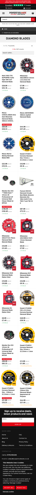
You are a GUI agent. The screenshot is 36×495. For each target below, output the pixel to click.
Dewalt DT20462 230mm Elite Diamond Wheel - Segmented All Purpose (26, 392)
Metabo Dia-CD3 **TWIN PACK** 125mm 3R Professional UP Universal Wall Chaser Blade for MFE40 (8, 197)
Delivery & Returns (8, 445)
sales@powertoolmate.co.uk (18, 459)
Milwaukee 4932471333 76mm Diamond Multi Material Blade (8, 239)
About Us (5, 438)
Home (4, 435)
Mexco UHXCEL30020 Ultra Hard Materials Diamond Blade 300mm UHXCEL (9, 117)
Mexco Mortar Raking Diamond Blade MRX (7, 156)
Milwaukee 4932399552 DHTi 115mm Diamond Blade (26, 239)
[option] (18, 24)
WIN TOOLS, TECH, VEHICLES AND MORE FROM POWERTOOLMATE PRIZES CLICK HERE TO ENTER (18, 1)
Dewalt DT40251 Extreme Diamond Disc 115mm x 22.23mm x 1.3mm (26, 157)
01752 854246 (12, 455)
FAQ (20, 435)
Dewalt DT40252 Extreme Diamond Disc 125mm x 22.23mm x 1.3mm (26, 348)
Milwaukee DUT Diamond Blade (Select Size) (25, 275)
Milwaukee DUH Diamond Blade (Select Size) (7, 275)
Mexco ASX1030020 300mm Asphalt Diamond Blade (27, 115)
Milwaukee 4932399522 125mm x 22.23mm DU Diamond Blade (27, 79)
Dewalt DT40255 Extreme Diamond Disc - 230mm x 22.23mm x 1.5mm (8, 391)
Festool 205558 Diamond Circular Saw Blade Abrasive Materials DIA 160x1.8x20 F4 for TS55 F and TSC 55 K (27, 197)
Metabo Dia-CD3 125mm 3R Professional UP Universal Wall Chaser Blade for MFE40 (8, 350)
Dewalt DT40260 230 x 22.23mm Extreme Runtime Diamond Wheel (26, 311)
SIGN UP (18, 424)
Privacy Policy (23, 442)
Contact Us (23, 438)
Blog (3, 442)
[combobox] (18, 45)
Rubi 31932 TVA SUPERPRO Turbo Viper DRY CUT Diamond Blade (8, 79)
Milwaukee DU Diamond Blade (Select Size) (7, 310)
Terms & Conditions (25, 445)
